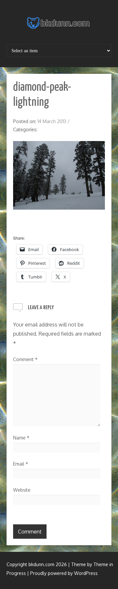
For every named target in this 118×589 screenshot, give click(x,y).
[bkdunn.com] (59, 22)
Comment (25, 359)
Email (20, 464)
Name (21, 437)
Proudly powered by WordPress (64, 573)
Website (21, 490)
